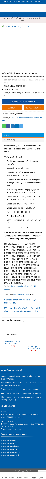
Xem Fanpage (41, 478)
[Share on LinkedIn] (17, 126)
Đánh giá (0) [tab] (9, 140)
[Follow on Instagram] (21, 471)
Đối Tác (19, 18)
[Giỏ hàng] (43, 8)
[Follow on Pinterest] (29, 471)
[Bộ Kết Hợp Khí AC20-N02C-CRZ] (34, 334)
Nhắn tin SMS (34, 478)
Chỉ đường (4, 477)
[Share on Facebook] (8, 126)
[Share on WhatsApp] (4, 126)
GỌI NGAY (12, 108)
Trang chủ (8, 18)
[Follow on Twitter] (25, 471)
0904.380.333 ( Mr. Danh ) (13, 417)
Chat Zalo (12, 477)
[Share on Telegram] (21, 126)
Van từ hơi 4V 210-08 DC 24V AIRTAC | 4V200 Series (12, 343)
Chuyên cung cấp (33, 18)
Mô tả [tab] (7, 135)
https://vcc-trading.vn (33, 393)
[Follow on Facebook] (17, 471)
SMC (23, 20)
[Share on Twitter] (13, 126)
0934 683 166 (7, 389)
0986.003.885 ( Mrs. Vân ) (12, 429)
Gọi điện (19, 477)
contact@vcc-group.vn (11, 393)
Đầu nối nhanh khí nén (24, 118)
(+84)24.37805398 (33, 389)
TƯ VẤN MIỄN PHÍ (34, 108)
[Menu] (3, 8)
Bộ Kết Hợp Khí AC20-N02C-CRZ (34, 348)
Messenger (27, 477)
